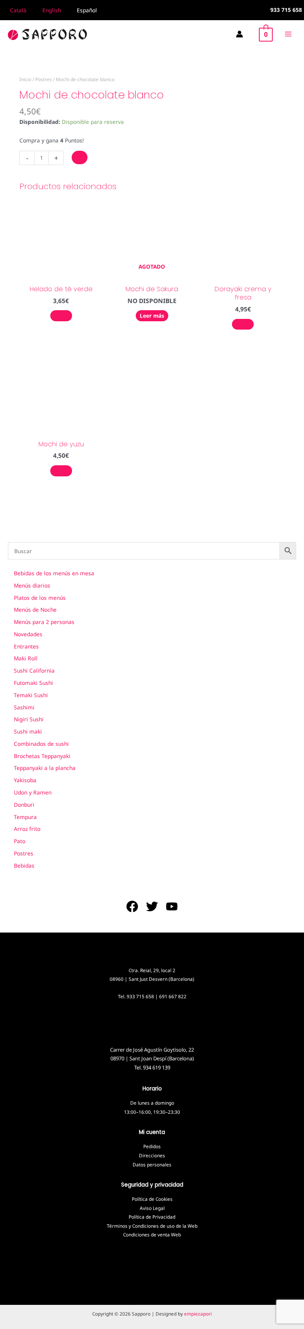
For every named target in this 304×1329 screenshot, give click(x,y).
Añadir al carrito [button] (61, 315)
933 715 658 (140, 996)
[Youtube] (172, 906)
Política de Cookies (152, 1199)
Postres (43, 79)
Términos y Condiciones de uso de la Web (152, 1226)
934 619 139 (156, 1067)
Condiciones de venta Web (152, 1234)
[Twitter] (152, 906)
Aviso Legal (152, 1208)
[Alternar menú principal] (288, 34)
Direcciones (152, 1155)
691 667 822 (172, 996)
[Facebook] (132, 906)
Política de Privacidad (152, 1216)
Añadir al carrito (79, 157)
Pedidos (152, 1146)
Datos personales (152, 1164)
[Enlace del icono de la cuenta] (239, 34)
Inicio (25, 79)
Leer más (152, 315)
